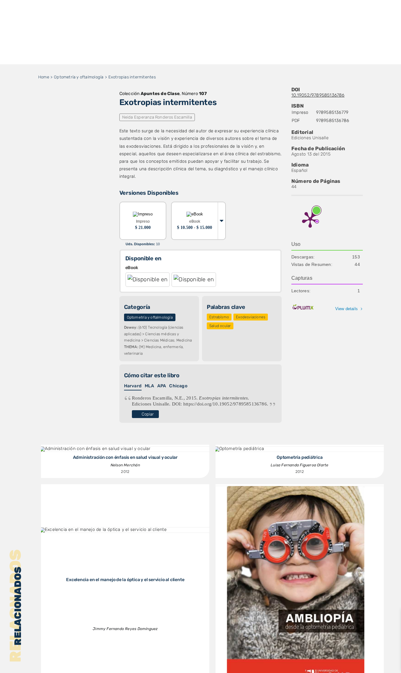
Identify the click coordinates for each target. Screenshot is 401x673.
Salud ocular (220, 326)
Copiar (148, 414)
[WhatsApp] (79, 113)
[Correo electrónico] (99, 113)
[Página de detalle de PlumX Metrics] (310, 219)
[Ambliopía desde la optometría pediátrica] (295, 488)
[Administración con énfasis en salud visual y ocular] (95, 448)
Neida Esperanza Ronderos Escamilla (157, 117)
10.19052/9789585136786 (318, 95)
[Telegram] (89, 113)
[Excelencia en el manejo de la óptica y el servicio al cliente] (103, 529)
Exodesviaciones (250, 317)
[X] (59, 113)
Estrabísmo (219, 317)
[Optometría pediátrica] (239, 448)
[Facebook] (49, 113)
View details (346, 308)
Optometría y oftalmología (150, 317)
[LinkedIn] (69, 113)
